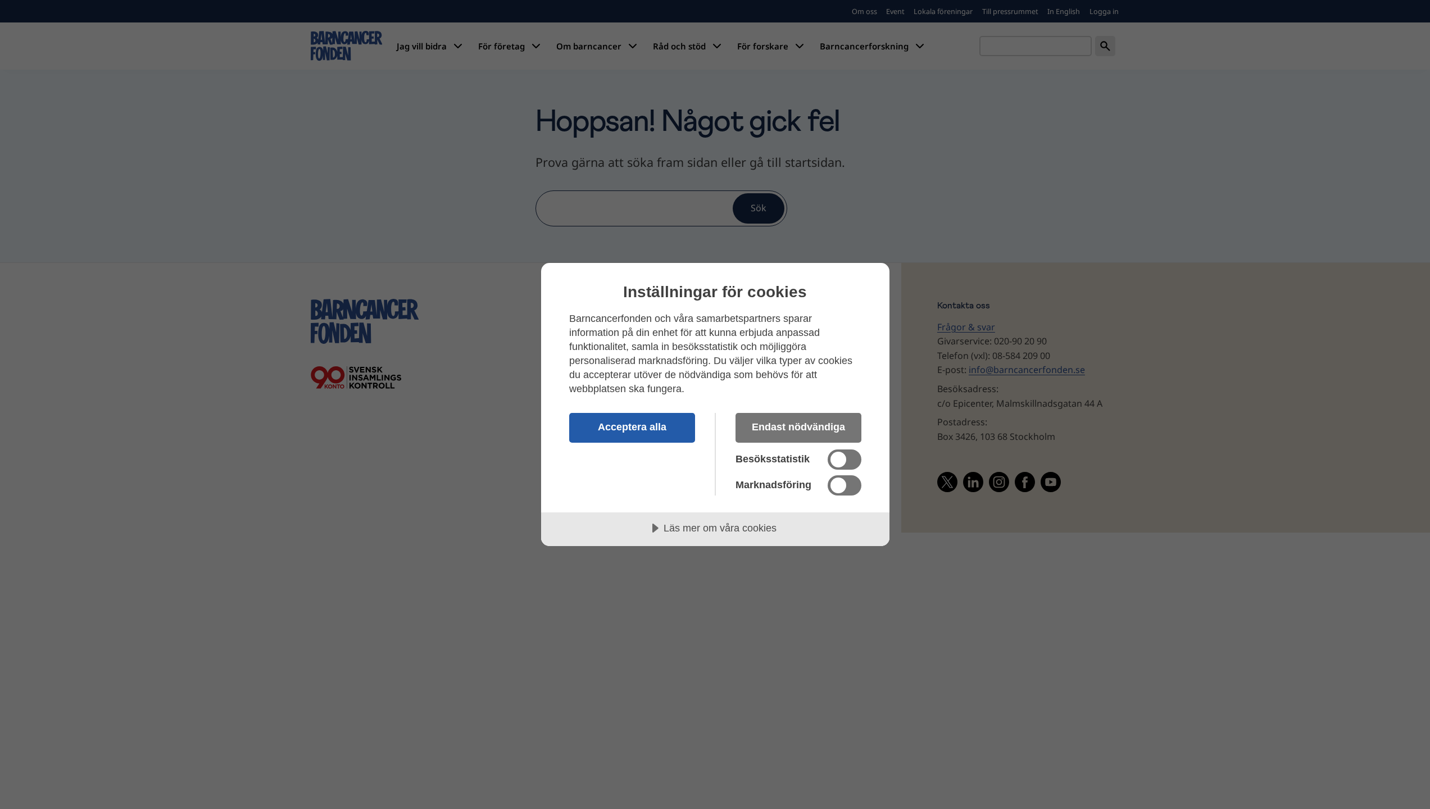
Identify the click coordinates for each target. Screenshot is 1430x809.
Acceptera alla (632, 427)
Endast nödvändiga (798, 427)
